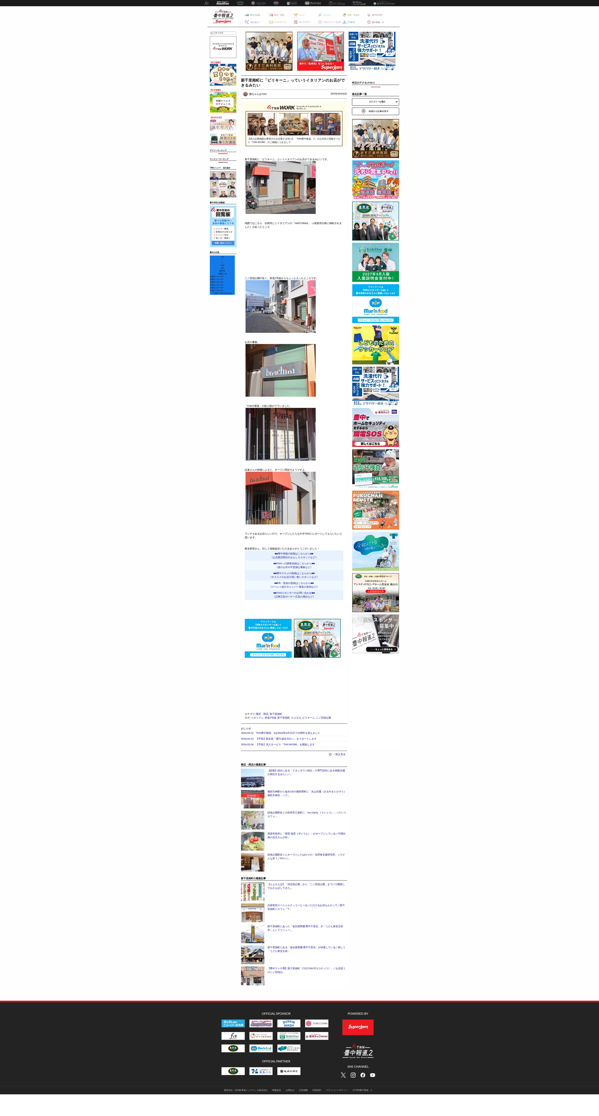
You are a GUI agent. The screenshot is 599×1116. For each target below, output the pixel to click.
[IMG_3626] (294, 434)
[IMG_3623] (294, 187)
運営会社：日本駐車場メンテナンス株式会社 (246, 1090)
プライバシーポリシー (337, 1090)
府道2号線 (270, 718)
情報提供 (276, 1090)
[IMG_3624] (294, 370)
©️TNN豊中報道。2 (362, 1090)
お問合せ (290, 1090)
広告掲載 (303, 1090)
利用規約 (316, 1090)
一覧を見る (339, 754)
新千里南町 (276, 714)
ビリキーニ (308, 718)
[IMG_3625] (294, 306)
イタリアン (257, 718)
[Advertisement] (268, 680)
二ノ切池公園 (323, 718)
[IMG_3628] (294, 498)
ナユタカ (296, 718)
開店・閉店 (262, 714)
